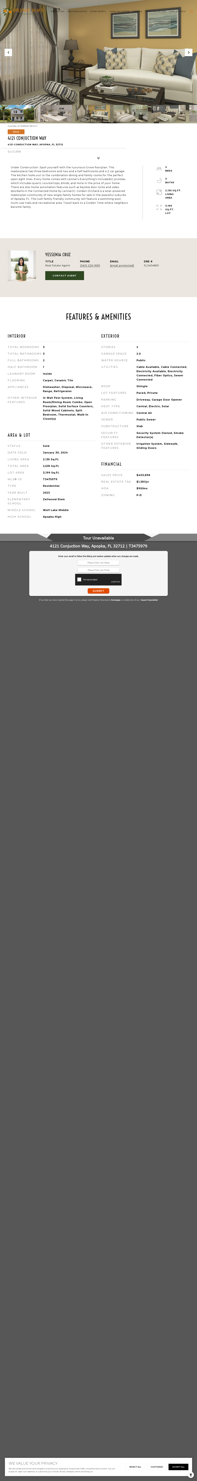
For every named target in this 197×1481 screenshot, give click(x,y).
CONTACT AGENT (65, 275)
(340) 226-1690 (90, 265)
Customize (157, 1467)
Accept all (178, 1467)
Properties (57, 11)
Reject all (135, 1467)
